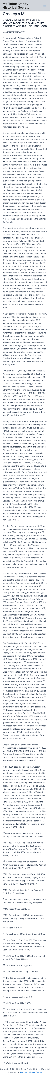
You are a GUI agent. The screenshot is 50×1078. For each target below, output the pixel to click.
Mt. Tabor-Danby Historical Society (16, 5)
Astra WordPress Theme (31, 1072)
